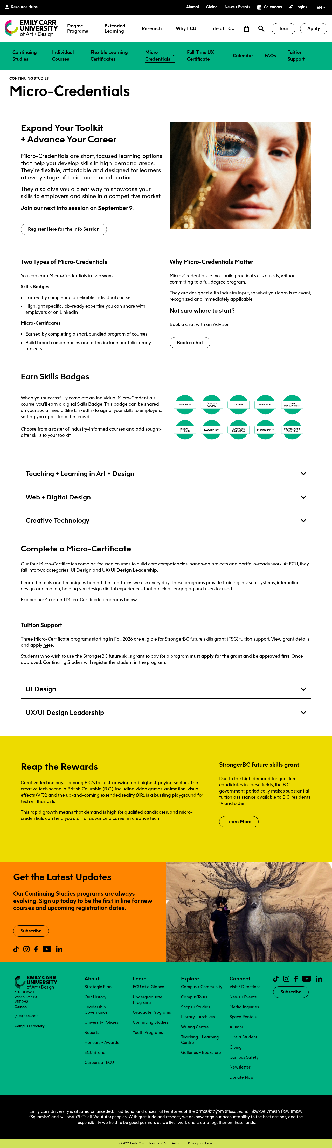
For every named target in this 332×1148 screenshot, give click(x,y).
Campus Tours (194, 996)
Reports (92, 1032)
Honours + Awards (102, 1042)
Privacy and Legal (200, 1143)
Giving (235, 1047)
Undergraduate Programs (147, 999)
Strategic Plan (98, 986)
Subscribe (31, 931)
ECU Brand (95, 1052)
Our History (95, 996)
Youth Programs (148, 1032)
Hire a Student (243, 1037)
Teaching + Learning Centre (200, 1040)
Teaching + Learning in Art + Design (80, 473)
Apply (313, 28)
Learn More (238, 821)
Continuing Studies (29, 78)
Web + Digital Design (58, 497)
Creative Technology (57, 520)
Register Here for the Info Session (64, 229)
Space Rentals (243, 1016)
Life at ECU (222, 28)
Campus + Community (201, 986)
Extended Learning (115, 29)
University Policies (101, 1022)
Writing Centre (195, 1027)
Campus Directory (29, 1026)
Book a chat (190, 342)
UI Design (41, 689)
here (48, 645)
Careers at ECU (99, 1062)
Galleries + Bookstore (201, 1052)
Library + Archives (198, 1016)
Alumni (236, 1027)
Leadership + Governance (97, 1010)
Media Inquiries (244, 1007)
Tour (283, 28)
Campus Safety (244, 1057)
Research (152, 28)
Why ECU (186, 28)
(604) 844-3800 (27, 1016)
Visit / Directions (245, 986)
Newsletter (240, 1067)
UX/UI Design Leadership (65, 712)
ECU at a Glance (148, 986)
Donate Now (242, 1077)
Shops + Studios (195, 1007)
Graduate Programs (152, 1012)
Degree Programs (77, 29)
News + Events (243, 996)
